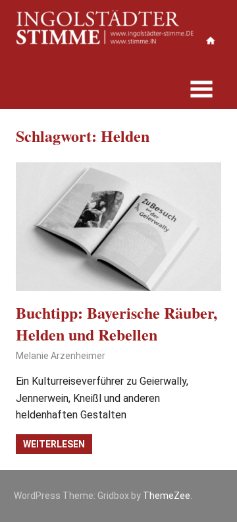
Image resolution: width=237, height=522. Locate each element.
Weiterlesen (54, 444)
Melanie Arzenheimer (60, 355)
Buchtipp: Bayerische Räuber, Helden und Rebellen (116, 323)
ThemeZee (166, 495)
